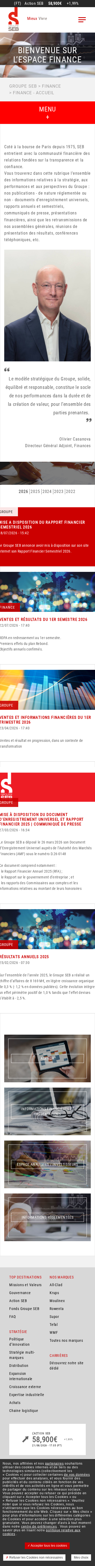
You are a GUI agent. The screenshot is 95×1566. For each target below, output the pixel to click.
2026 (23, 491)
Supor (54, 1316)
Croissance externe (25, 1387)
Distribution (18, 1365)
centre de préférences (39, 1526)
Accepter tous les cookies (48, 1545)
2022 (70, 491)
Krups (54, 1293)
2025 (35, 491)
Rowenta (57, 1309)
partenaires (54, 1463)
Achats (15, 1403)
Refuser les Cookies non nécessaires (35, 1557)
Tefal (54, 1324)
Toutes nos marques (66, 1340)
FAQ (12, 1316)
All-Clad (56, 1285)
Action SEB (18, 1301)
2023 (59, 491)
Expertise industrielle (26, 1395)
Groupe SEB (23, 86)
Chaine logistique (23, 1410)
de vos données (77, 1475)
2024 (47, 491)
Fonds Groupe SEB (24, 1309)
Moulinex (57, 1301)
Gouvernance (20, 1293)
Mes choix (81, 1557)
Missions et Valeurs (25, 1285)
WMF (54, 1332)
